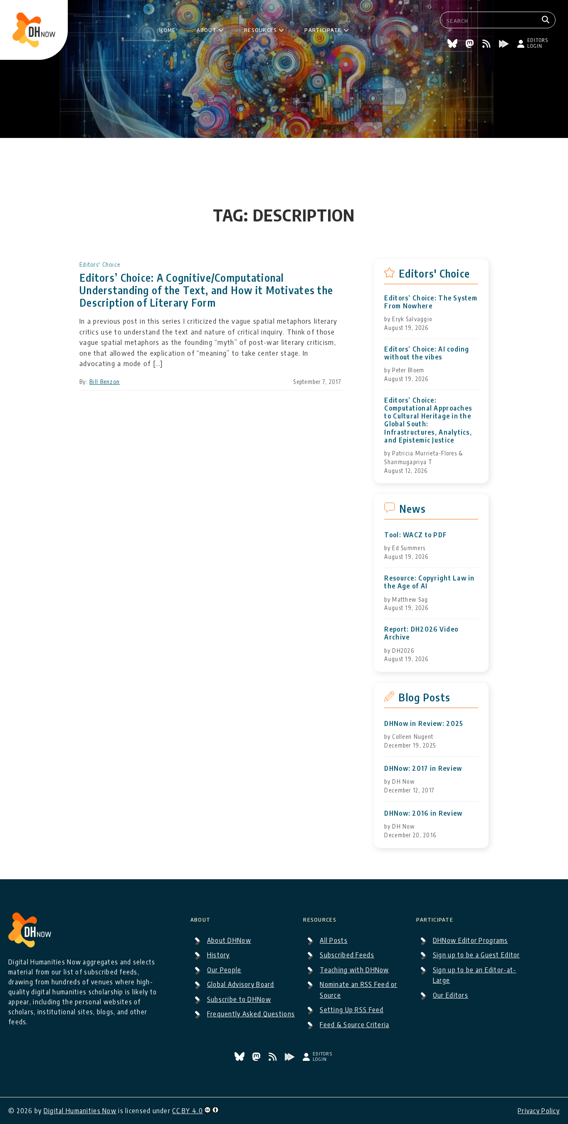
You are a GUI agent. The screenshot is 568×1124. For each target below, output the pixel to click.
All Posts (334, 940)
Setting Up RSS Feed (351, 1010)
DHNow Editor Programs (470, 940)
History (218, 955)
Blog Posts (424, 697)
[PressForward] (505, 44)
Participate (322, 29)
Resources (260, 29)
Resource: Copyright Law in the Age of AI (429, 582)
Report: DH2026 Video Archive (421, 633)
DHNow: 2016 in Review (423, 813)
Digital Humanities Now (80, 1111)
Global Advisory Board (240, 984)
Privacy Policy (539, 1111)
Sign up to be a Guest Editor (476, 955)
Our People (224, 970)
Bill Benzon (104, 381)
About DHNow (229, 940)
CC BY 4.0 (187, 1111)
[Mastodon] (471, 44)
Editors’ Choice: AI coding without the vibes (426, 353)
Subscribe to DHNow (239, 999)
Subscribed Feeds (347, 955)
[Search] (547, 20)
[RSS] (487, 44)
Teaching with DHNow (354, 970)
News (412, 508)
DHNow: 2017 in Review (423, 768)
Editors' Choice (99, 264)
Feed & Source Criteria (354, 1025)
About (207, 29)
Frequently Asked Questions (251, 1014)
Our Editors (450, 995)
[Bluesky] (453, 44)
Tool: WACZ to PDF (415, 535)
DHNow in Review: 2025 (423, 724)
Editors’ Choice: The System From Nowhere (430, 302)
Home (167, 29)
